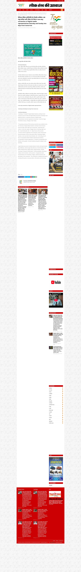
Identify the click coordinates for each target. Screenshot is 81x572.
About (22, 0)
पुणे (56, 413)
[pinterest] (62, 1)
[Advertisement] (33, 36)
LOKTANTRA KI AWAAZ (22, 27)
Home (19, 0)
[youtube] (52, 145)
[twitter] (59, 1)
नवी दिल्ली (56, 402)
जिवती (56, 399)
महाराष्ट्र (56, 417)
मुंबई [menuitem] (42, 9)
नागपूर (56, 408)
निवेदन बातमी (56, 410)
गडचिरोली (56, 393)
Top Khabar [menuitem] (37, 9)
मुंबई (56, 419)
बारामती (56, 415)
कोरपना (56, 391)
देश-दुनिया (56, 401)
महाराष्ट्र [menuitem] (31, 9)
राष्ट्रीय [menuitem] (27, 9)
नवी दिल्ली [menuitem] (50, 9)
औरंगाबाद (56, 388)
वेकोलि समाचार (56, 423)
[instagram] (61, 1)
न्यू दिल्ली (56, 412)
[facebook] (57, 1)
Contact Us (61, 540)
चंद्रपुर (22, 12)
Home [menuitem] (20, 9)
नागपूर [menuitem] (23, 9)
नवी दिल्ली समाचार (56, 404)
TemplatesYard (52, 542)
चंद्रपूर (56, 397)
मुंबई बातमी (56, 421)
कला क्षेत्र (56, 390)
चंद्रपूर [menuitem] (46, 9)
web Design (26, 0)
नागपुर (56, 406)
